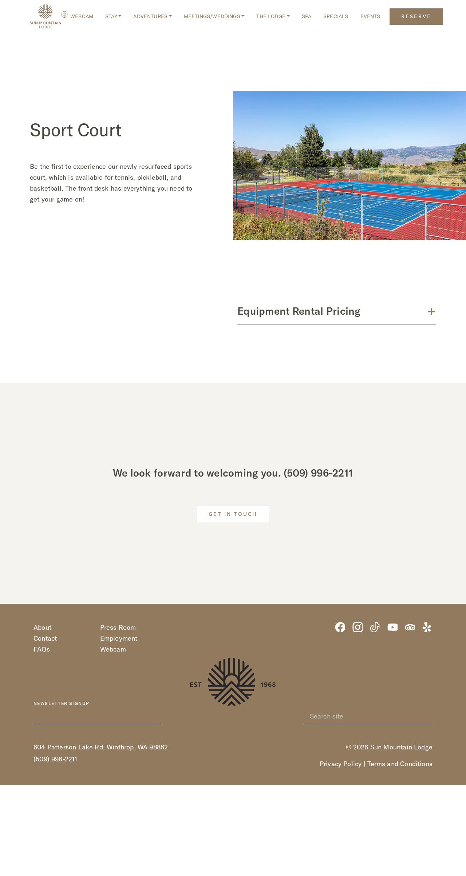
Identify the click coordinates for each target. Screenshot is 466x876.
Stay (111, 16)
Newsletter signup (61, 703)
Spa (307, 16)
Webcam (81, 16)
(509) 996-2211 (318, 472)
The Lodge (270, 16)
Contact (45, 638)
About (42, 627)
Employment (119, 638)
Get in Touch (233, 514)
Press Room (118, 627)
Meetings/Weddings (212, 16)
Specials (335, 16)
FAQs (41, 649)
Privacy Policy (341, 764)
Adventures (150, 16)
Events (370, 16)
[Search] (428, 716)
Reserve (416, 17)
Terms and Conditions (400, 764)
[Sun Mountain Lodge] (45, 16)
